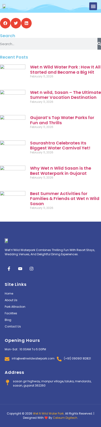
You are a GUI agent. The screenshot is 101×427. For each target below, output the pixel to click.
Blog (8, 320)
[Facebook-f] (9, 268)
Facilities (11, 313)
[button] (93, 6)
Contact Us (13, 326)
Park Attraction (15, 307)
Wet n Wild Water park (48, 413)
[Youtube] (20, 268)
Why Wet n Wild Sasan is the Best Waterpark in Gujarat (60, 170)
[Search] (99, 44)
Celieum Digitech (65, 418)
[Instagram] (31, 268)
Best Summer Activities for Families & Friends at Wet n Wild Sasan (64, 199)
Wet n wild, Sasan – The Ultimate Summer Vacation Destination (65, 94)
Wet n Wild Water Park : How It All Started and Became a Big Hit (65, 69)
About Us (11, 300)
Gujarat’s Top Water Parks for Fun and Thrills (62, 120)
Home (9, 293)
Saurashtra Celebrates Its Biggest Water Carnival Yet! (60, 145)
